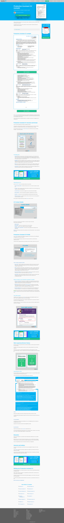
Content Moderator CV (22, 491)
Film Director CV (21, 493)
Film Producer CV (30, 493)
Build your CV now (26, 178)
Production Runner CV (31, 499)
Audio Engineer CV (31, 486)
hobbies (16, 449)
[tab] (27, 29)
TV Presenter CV (21, 504)
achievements (24, 428)
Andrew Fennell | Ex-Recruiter (19, 12)
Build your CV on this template (23, 15)
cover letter (30, 272)
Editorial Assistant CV (31, 491)
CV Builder (15, 291)
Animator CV (21, 486)
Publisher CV (21, 501)
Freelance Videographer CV (21, 496)
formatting (26, 128)
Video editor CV (30, 504)
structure (23, 128)
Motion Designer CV (22, 499)
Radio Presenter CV (31, 501)
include (27, 198)
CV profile (16, 236)
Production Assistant (28, 284)
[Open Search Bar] (62, 1)
